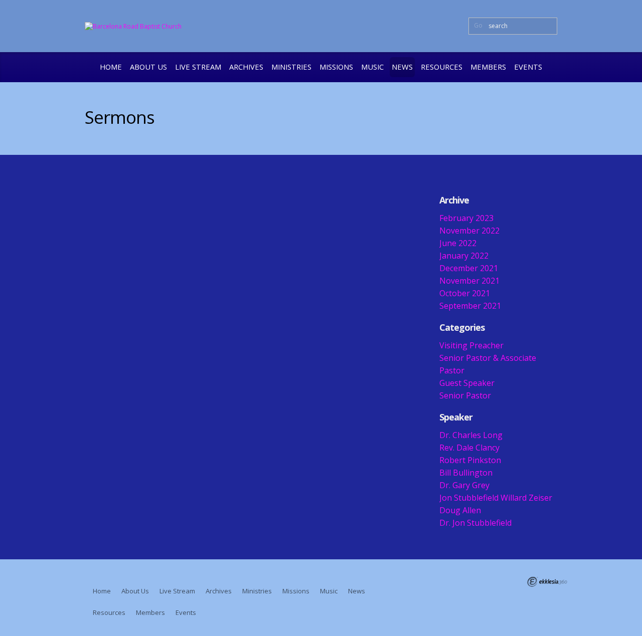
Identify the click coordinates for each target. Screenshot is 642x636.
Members (488, 67)
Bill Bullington (466, 472)
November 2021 (469, 280)
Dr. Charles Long (471, 435)
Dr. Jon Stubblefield (475, 522)
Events (528, 67)
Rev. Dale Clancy (469, 447)
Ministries (291, 67)
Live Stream (198, 67)
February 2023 (466, 218)
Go (478, 25)
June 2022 (457, 243)
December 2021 (468, 268)
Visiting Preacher (471, 345)
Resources (441, 67)
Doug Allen (460, 510)
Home (111, 67)
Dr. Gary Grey (464, 485)
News (402, 67)
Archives (246, 67)
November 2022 (469, 230)
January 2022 (464, 255)
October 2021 (464, 293)
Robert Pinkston (470, 460)
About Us (148, 67)
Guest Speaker (467, 382)
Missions (336, 67)
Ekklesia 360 (547, 582)
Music (372, 67)
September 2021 (470, 305)
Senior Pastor (465, 395)
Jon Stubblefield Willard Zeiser (495, 497)
